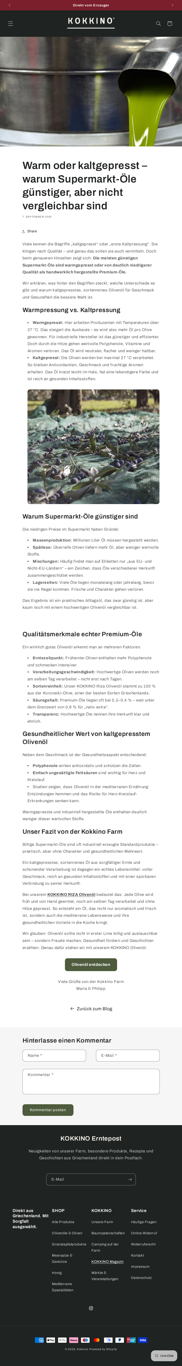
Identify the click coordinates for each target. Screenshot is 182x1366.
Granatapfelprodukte (69, 1244)
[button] (10, 23)
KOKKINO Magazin (107, 1261)
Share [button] (32, 231)
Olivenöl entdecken (91, 964)
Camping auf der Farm (105, 1247)
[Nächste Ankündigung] (172, 5)
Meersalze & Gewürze (62, 1258)
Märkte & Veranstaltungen (104, 1276)
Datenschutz (141, 1278)
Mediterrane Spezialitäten (62, 1287)
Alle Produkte (63, 1222)
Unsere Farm (102, 1222)
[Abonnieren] (130, 1179)
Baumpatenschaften (108, 1233)
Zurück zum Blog (95, 1008)
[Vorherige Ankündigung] (9, 5)
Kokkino (82, 1349)
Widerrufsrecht (143, 1244)
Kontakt (137, 1255)
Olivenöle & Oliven (67, 1233)
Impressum (140, 1266)
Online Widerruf (144, 1233)
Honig (57, 1273)
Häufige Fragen (144, 1222)
